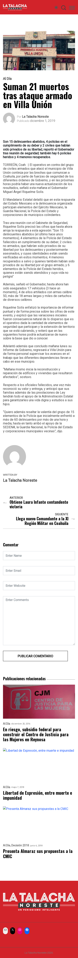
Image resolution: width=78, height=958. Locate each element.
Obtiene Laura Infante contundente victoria (39, 504)
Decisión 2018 (20, 845)
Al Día (7, 79)
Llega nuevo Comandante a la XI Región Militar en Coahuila (42, 521)
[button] (72, 8)
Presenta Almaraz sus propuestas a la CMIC (38, 854)
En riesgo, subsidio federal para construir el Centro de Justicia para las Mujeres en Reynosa (36, 734)
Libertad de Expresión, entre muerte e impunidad (37, 795)
